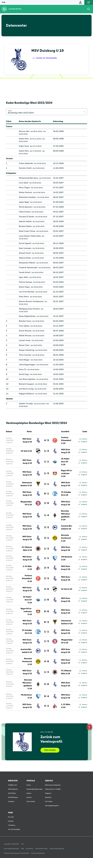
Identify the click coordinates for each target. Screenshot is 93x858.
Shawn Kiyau (24, 287)
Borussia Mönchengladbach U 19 (65, 515)
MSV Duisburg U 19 (27, 440)
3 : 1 (46, 538)
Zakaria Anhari (25, 258)
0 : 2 (46, 622)
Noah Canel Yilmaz (27, 231)
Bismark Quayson (26, 384)
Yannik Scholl (25, 272)
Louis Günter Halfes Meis (30, 236)
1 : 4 (46, 515)
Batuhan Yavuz (25, 321)
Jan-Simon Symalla (27, 379)
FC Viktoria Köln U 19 (27, 548)
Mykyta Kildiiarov (26, 394)
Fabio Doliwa (25, 212)
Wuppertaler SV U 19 (26, 503)
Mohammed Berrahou (28, 178)
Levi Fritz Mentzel (26, 292)
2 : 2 (46, 527)
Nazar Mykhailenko (27, 316)
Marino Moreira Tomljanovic (31, 301)
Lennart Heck (25, 340)
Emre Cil (22, 369)
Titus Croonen (25, 355)
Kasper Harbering (26, 350)
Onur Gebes (24, 326)
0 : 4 (46, 696)
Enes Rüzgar (24, 360)
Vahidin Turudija (26, 404)
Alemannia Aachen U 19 (26, 484)
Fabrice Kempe (25, 282)
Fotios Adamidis (26, 163)
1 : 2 (46, 548)
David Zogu (24, 374)
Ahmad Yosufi (25, 253)
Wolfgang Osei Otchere (29, 309)
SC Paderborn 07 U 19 (65, 462)
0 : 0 (46, 611)
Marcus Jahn (24, 131)
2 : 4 (46, 568)
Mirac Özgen (24, 188)
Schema (84, 439)
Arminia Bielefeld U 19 (66, 527)
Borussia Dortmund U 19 (66, 538)
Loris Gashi (23, 183)
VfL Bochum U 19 (66, 558)
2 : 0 (46, 503)
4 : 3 (46, 440)
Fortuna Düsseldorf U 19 (66, 440)
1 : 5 (46, 651)
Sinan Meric (24, 297)
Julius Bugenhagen (27, 365)
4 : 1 (46, 706)
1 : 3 (46, 451)
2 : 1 (46, 484)
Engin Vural (24, 146)
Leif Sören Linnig (26, 389)
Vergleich (84, 441)
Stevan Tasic (24, 345)
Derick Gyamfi (25, 243)
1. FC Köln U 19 (27, 567)
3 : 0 (46, 684)
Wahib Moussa (25, 336)
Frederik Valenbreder (28, 268)
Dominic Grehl (25, 168)
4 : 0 (46, 589)
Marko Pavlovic (25, 192)
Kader (10, 110)
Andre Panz (24, 139)
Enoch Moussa (25, 331)
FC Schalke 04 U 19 (66, 493)
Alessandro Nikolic (27, 263)
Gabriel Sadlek (25, 221)
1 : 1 (46, 461)
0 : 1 (46, 493)
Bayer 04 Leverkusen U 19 (66, 473)
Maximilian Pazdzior (27, 197)
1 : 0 (46, 600)
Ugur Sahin (23, 277)
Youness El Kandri (26, 217)
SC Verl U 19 (26, 451)
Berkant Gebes (25, 226)
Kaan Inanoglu (25, 248)
